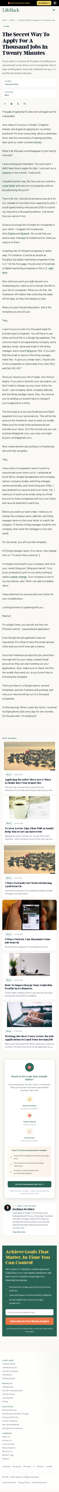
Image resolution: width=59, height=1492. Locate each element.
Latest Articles (8, 1444)
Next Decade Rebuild (10, 1424)
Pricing (5, 1401)
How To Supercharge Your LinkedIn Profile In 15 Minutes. (28, 986)
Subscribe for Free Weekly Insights (29, 1321)
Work (12, 20)
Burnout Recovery (9, 1410)
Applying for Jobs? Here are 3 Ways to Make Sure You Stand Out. (28, 781)
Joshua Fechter (12, 84)
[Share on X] (18, 104)
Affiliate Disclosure (39, 1482)
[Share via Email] (24, 104)
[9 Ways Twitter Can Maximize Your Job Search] (29, 915)
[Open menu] (54, 10)
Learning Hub (7, 1398)
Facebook (6, 1466)
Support (5, 1458)
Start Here (8, 1360)
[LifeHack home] (11, 10)
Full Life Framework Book (12, 1390)
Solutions (7, 1406)
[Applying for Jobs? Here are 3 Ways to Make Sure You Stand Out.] (29, 756)
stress (37, 142)
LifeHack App (7, 1387)
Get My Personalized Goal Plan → (29, 1184)
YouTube (40, 1466)
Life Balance (7, 1374)
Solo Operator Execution (12, 1428)
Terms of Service (9, 1482)
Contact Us (7, 1440)
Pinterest (27, 1466)
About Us (6, 1436)
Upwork (25, 233)
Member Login (8, 1455)
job (31, 281)
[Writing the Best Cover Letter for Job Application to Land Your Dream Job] (29, 1014)
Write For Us (7, 1451)
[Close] (55, 3)
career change (19, 576)
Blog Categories (9, 1447)
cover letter (8, 185)
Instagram (17, 1466)
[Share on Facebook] (5, 104)
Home (4, 20)
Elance (12, 233)
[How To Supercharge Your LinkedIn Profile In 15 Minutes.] (29, 964)
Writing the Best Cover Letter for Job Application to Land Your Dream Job (29, 1038)
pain (9, 111)
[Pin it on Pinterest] (11, 104)
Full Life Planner (8, 1394)
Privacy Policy (24, 1482)
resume (6, 172)
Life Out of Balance (10, 1421)
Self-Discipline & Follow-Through (15, 1413)
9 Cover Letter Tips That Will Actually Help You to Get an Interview (29, 830)
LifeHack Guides (8, 1364)
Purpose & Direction (10, 1417)
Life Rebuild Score (9, 1367)
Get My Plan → (44, 3)
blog (29, 350)
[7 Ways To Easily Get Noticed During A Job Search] (29, 859)
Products (7, 1383)
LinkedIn (49, 1466)
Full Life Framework (10, 1371)
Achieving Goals (8, 1378)
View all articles (19, 1232)
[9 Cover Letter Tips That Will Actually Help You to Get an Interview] (29, 807)
